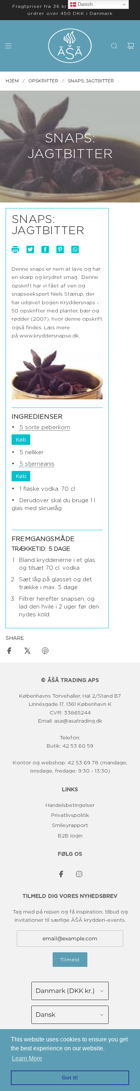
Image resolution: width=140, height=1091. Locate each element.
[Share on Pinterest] (45, 651)
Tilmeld (70, 959)
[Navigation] (8, 46)
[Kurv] (130, 46)
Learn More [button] (27, 1058)
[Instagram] (79, 874)
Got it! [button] (70, 1078)
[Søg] (114, 46)
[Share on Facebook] (9, 651)
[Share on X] (27, 651)
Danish (84, 4)
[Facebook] (61, 874)
